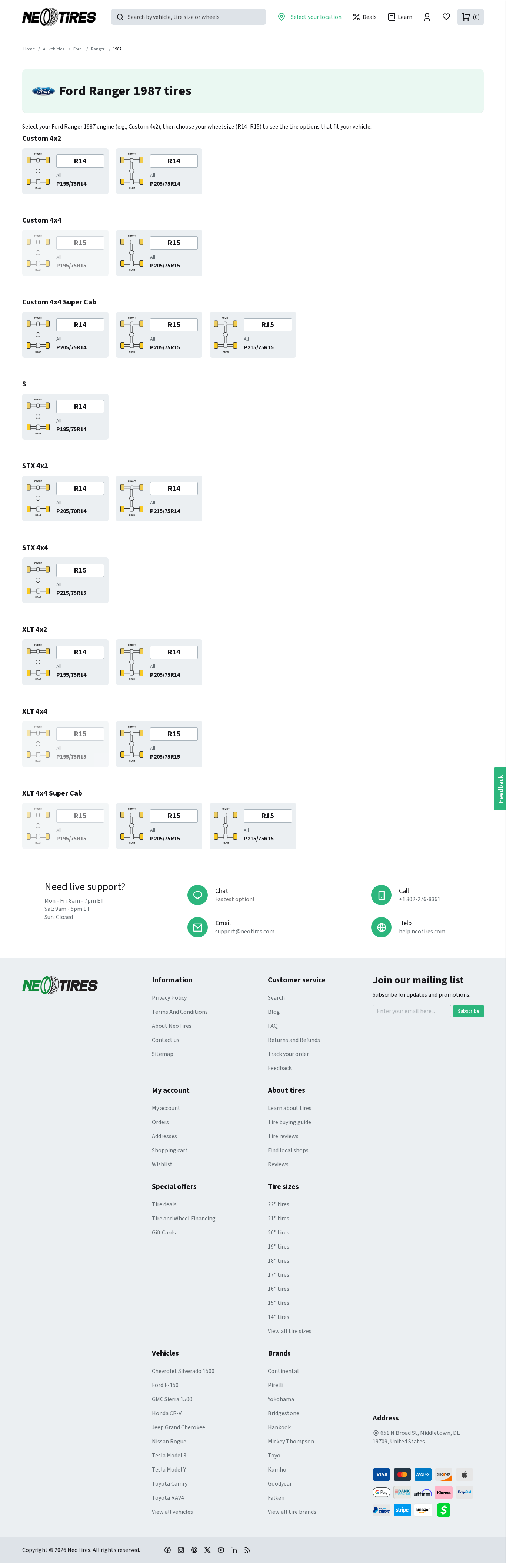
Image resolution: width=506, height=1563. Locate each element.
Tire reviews (283, 1136)
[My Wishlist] (446, 17)
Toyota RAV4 (168, 1498)
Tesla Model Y (169, 1470)
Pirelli (275, 1385)
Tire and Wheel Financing (184, 1218)
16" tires (278, 1289)
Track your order (288, 1054)
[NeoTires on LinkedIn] (234, 1550)
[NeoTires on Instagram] (180, 1550)
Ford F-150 (165, 1385)
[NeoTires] (87, 985)
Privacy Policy (169, 998)
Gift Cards (164, 1233)
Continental (283, 1371)
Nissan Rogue (169, 1441)
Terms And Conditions (180, 1012)
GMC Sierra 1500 (172, 1399)
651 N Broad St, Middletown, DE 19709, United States (416, 1437)
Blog (274, 1012)
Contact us (165, 1040)
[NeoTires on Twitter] (207, 1550)
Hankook (279, 1427)
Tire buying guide (289, 1122)
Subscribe (468, 1011)
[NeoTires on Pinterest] (194, 1550)
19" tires (278, 1247)
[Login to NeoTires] (427, 17)
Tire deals (164, 1204)
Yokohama (281, 1399)
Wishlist (162, 1164)
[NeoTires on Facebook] (167, 1550)
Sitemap (162, 1054)
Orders (160, 1122)
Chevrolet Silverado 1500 (183, 1371)
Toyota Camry (169, 1484)
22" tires (278, 1204)
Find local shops (288, 1150)
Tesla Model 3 (169, 1456)
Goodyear (280, 1484)
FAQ (273, 1026)
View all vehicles (172, 1512)
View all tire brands (292, 1512)
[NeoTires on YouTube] (220, 1550)
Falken (276, 1498)
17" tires (278, 1275)
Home (29, 49)
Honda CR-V (167, 1413)
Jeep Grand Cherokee (178, 1427)
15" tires (278, 1303)
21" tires (278, 1218)
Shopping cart (170, 1150)
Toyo (274, 1456)
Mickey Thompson (291, 1441)
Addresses (164, 1136)
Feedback (280, 1068)
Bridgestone (283, 1413)
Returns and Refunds (294, 1040)
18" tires (278, 1261)
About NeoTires (172, 1026)
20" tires (278, 1233)
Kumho (277, 1470)
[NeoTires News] (247, 1550)
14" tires (278, 1317)
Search (276, 998)
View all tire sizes (290, 1331)
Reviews (278, 1164)
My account (166, 1108)
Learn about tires (290, 1108)
